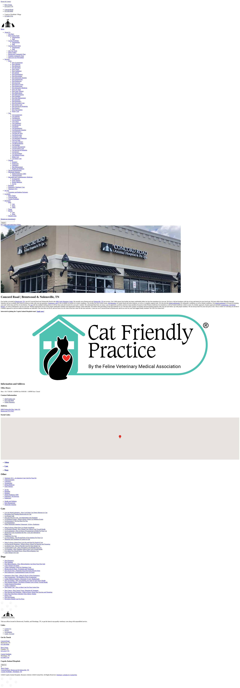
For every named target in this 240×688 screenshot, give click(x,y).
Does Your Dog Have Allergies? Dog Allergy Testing (20, 594)
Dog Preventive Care (18, 103)
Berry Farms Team (13, 35)
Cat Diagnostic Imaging (19, 130)
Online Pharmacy (9, 402)
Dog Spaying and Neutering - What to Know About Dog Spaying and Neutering (28, 592)
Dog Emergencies (17, 79)
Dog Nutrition (16, 96)
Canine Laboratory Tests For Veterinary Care (17, 567)
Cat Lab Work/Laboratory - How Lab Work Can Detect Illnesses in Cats (25, 512)
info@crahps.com (9, 399)
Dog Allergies (16, 64)
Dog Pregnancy (16, 101)
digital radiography (174, 303)
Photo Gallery (12, 52)
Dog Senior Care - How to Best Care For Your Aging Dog (21, 587)
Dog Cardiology (17, 71)
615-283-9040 (8, 11)
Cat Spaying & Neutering (19, 150)
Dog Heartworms (17, 86)
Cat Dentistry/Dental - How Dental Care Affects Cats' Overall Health (24, 529)
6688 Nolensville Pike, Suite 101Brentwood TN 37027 (10, 410)
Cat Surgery (15, 152)
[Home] (8, 27)
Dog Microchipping (18, 94)
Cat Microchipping (17, 143)
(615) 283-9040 (9, 400)
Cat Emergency (16, 131)
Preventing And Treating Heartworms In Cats (17, 514)
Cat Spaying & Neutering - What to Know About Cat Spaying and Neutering (27, 544)
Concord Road (8, 9)
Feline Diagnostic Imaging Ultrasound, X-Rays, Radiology (21, 524)
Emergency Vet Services (11, 496)
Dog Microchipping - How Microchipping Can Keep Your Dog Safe (24, 564)
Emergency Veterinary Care (16, 187)
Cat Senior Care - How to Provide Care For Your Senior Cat (22, 546)
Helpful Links (12, 216)
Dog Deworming (17, 76)
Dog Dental (15, 73)
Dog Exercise (16, 83)
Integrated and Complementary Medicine (20, 177)
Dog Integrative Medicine (19, 88)
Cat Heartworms (17, 135)
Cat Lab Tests (16, 140)
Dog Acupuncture (17, 62)
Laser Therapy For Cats (11, 552)
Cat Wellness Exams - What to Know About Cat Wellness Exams (23, 519)
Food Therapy (16, 180)
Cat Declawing (16, 125)
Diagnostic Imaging (14, 172)
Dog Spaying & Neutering (20, 106)
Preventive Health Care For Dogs (14, 599)
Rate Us (4, 665)
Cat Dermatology (17, 128)
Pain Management (17, 167)
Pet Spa (6, 190)
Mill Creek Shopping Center (64, 301)
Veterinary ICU (12, 189)
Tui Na (14, 184)
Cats (9, 113)
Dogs (9, 61)
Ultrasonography (17, 175)
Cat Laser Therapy (17, 142)
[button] (120, 437)
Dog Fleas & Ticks (17, 84)
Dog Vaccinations (17, 110)
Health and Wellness (18, 168)
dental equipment (220, 303)
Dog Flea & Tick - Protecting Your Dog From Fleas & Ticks (22, 570)
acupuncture (224, 305)
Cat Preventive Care (18, 148)
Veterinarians (16, 37)
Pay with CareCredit (7, 224)
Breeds (10, 211)
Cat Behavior (16, 118)
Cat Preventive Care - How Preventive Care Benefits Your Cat (22, 547)
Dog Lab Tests (16, 89)
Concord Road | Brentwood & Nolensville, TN (15, 670)
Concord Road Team (14, 46)
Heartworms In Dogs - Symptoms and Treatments (19, 569)
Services (6, 59)
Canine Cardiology (10, 585)
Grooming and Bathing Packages (18, 192)
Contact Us (7, 629)
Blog (9, 202)
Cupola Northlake (13, 41)
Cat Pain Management (18, 147)
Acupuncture (16, 179)
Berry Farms (8, 5)
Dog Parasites (16, 99)
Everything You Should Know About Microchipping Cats (21, 551)
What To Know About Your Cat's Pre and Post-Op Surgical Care (23, 542)
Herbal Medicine (17, 182)
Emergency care (53, 303)
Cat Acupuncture (17, 115)
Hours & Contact (6, 1)
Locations (7, 194)
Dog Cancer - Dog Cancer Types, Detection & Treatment (21, 590)
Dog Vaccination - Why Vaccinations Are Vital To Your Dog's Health (24, 580)
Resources (7, 200)
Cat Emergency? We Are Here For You (16, 521)
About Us (7, 32)
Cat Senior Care (16, 158)
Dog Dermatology (17, 74)
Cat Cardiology (16, 123)
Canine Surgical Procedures (12, 584)
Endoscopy (15, 163)
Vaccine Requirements (14, 170)
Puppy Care (15, 111)
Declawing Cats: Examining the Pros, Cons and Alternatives (22, 532)
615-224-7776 (8, 6)
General (10, 160)
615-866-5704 (8, 16)
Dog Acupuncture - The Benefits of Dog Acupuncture (20, 577)
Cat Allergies (16, 116)
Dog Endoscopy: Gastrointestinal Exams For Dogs (19, 572)
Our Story (11, 34)
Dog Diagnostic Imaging (19, 78)
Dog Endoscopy (17, 81)
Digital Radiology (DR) (19, 174)
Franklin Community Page (16, 56)
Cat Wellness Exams (18, 155)
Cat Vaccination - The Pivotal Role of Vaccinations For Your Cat (23, 537)
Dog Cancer (15, 69)
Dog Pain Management (19, 98)
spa (32, 305)
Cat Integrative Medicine (19, 138)
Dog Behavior (16, 66)
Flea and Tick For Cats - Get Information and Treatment (21, 517)
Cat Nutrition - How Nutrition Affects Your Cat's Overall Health (23, 549)
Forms (10, 209)
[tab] (121, 462)
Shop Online (17, 224)
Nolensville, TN (98, 301)
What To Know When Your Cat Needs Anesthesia (19, 527)
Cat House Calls (17, 136)
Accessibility (8, 632)
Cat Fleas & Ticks (17, 133)
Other (13, 207)
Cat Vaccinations (17, 153)
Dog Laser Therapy (18, 91)
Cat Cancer (15, 121)
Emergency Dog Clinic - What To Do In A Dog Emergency (22, 575)
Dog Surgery (16, 108)
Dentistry (14, 162)
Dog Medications (17, 93)
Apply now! (40, 311)
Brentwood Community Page (17, 54)
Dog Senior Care (17, 105)
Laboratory (15, 165)
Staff (13, 39)
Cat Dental (15, 126)
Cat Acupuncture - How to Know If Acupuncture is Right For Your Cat (25, 531)
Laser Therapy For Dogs (11, 565)
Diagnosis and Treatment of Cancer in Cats (17, 539)
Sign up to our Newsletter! (16, 57)
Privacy (6, 630)
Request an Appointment (8, 219)
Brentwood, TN (20, 301)
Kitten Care (15, 157)
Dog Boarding (16, 67)
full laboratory (112, 303)
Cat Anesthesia (16, 120)
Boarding (11, 185)
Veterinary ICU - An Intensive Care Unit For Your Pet (20, 478)
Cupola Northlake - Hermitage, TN (11, 671)
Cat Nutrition (16, 145)
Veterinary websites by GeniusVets (66, 675)
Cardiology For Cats (10, 536)
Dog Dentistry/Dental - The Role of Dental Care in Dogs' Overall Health (26, 582)
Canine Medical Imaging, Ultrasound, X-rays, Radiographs (21, 579)
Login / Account (9, 634)
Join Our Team (12, 51)
